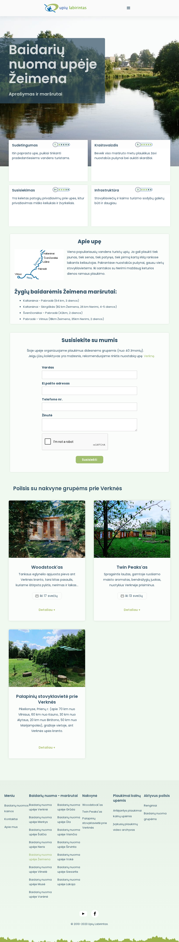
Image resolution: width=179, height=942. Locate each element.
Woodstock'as (92, 805)
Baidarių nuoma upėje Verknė (40, 807)
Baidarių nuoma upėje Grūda (68, 807)
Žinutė (47, 415)
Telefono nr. (52, 399)
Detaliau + (47, 610)
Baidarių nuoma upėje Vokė (68, 857)
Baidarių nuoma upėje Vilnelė (40, 869)
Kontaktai (11, 819)
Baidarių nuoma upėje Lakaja (68, 882)
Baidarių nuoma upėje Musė (40, 882)
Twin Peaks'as (92, 812)
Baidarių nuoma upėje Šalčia (40, 832)
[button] (128, 8)
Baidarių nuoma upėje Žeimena (40, 857)
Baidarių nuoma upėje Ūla (68, 819)
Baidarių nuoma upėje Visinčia (68, 832)
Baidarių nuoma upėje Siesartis (68, 869)
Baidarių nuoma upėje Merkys (40, 819)
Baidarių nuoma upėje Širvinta (68, 844)
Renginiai (150, 805)
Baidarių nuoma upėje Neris (40, 844)
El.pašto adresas (56, 383)
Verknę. (149, 356)
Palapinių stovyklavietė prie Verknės (94, 823)
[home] (65, 8)
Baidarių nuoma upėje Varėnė (40, 894)
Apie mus (11, 827)
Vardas (48, 367)
